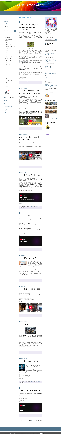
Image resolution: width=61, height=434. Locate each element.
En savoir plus (41, 433)
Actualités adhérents (9, 60)
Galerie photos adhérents (8, 23)
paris (36, 206)
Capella (5, 113)
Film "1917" (24, 324)
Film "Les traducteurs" (29, 361)
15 (36, 420)
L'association (6, 18)
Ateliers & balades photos (10, 46)
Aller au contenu (3, 2)
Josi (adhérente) (6, 102)
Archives (27, 13)
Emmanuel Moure (24, 96)
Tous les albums (54, 118)
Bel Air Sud (5, 99)
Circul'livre (5, 100)
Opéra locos (22, 393)
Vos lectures (8, 68)
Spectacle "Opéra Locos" (30, 390)
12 (32, 420)
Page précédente (23, 420)
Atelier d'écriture (9, 44)
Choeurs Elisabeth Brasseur (8, 107)
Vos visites (8, 74)
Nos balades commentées (10, 52)
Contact (40, 13)
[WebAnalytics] (30, 0)
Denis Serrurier (48, 60)
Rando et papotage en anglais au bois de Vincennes (29, 27)
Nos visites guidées (9, 56)
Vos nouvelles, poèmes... (10, 70)
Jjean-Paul (47, 48)
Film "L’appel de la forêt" (29, 289)
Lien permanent (23, 206)
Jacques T (5, 103)
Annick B (47, 54)
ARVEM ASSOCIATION (30, 5)
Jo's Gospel (6, 109)
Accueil (21, 13)
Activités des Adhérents (9, 58)
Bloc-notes (8, 62)
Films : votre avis (9, 66)
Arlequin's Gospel (7, 104)
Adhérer (5, 20)
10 (30, 420)
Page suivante (40, 420)
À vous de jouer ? (9, 78)
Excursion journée (9, 48)
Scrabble (7, 82)
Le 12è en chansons (7, 110)
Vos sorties (8, 72)
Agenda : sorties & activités (8, 40)
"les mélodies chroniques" (31, 142)
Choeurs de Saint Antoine (8, 106)
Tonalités (5, 112)
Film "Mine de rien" (27, 258)
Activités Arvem (7, 37)
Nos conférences (9, 54)
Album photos (8, 42)
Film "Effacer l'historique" (30, 175)
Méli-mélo (8, 50)
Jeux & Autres (7, 76)
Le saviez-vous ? (9, 80)
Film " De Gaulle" (26, 215)
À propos (33, 13)
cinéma (39, 206)
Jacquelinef (47, 66)
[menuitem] (21, 13)
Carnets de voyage (9, 64)
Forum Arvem (6, 21)
